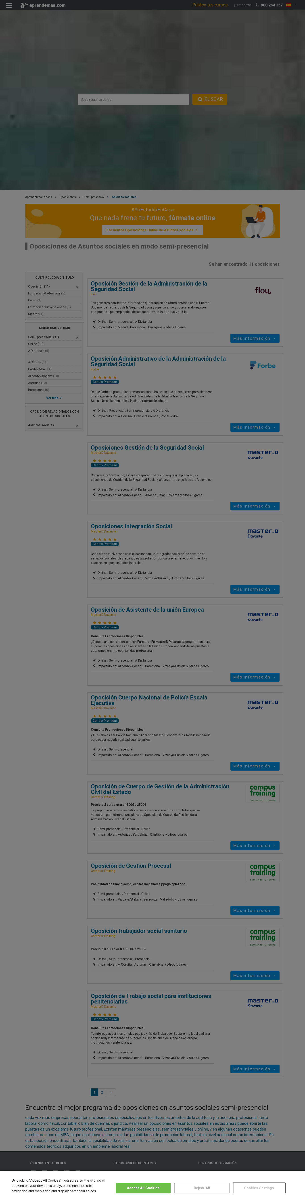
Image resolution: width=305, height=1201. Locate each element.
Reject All (202, 1188)
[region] (152, 1186)
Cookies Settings (259, 1188)
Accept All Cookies (143, 1188)
